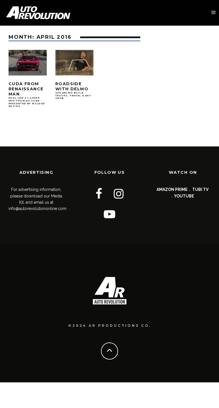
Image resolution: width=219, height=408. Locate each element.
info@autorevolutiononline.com (37, 208)
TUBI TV (200, 189)
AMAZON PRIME (172, 189)
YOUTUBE (184, 196)
